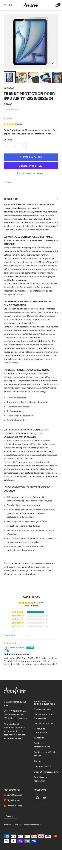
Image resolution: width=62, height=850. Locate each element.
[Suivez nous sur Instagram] (37, 797)
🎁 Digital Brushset (13, 805)
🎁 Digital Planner (12, 800)
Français (9, 816)
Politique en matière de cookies (45, 754)
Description (11, 199)
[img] (10, 643)
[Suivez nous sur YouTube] (44, 797)
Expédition (39, 737)
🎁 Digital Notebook (13, 795)
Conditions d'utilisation (44, 723)
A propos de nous (42, 709)
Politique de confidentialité (40, 730)
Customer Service (42, 766)
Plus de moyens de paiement (31, 173)
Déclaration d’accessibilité (46, 771)
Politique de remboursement (42, 745)
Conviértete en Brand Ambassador (44, 716)
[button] (10, 124)
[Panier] (56, 5)
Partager (8, 182)
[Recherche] (10, 5)
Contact (38, 761)
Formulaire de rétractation (40, 779)
